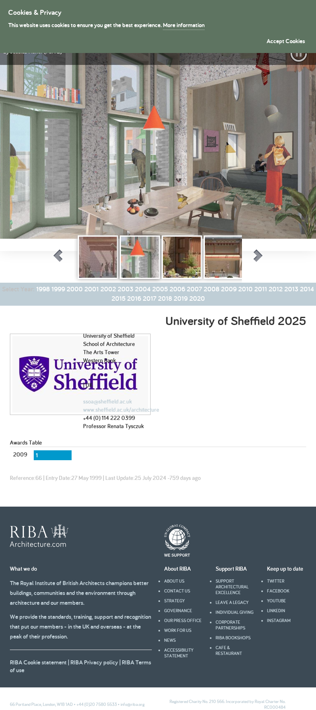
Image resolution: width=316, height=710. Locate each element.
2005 (160, 289)
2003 (125, 289)
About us (174, 581)
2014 (307, 289)
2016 (134, 298)
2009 (229, 289)
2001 (91, 289)
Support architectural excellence (232, 586)
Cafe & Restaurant (229, 650)
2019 (181, 298)
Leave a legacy (232, 602)
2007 (194, 289)
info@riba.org (132, 704)
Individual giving (234, 612)
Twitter (275, 581)
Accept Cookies (286, 41)
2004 (143, 289)
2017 (149, 298)
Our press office (183, 620)
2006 (177, 289)
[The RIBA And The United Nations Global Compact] (177, 554)
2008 (211, 289)
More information (183, 25)
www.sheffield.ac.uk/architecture (121, 409)
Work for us (177, 630)
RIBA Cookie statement (38, 662)
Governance (178, 610)
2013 (291, 289)
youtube (276, 601)
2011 (260, 289)
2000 (75, 289)
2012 (276, 289)
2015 (118, 298)
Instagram (278, 620)
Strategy (174, 601)
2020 (197, 298)
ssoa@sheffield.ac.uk (107, 401)
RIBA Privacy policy (94, 662)
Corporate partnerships (230, 625)
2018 (165, 298)
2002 (108, 289)
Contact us (177, 591)
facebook (278, 591)
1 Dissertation (72, 311)
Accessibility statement (178, 653)
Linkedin (276, 610)
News (170, 640)
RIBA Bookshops (233, 638)
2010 (245, 289)
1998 (43, 289)
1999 (58, 289)
